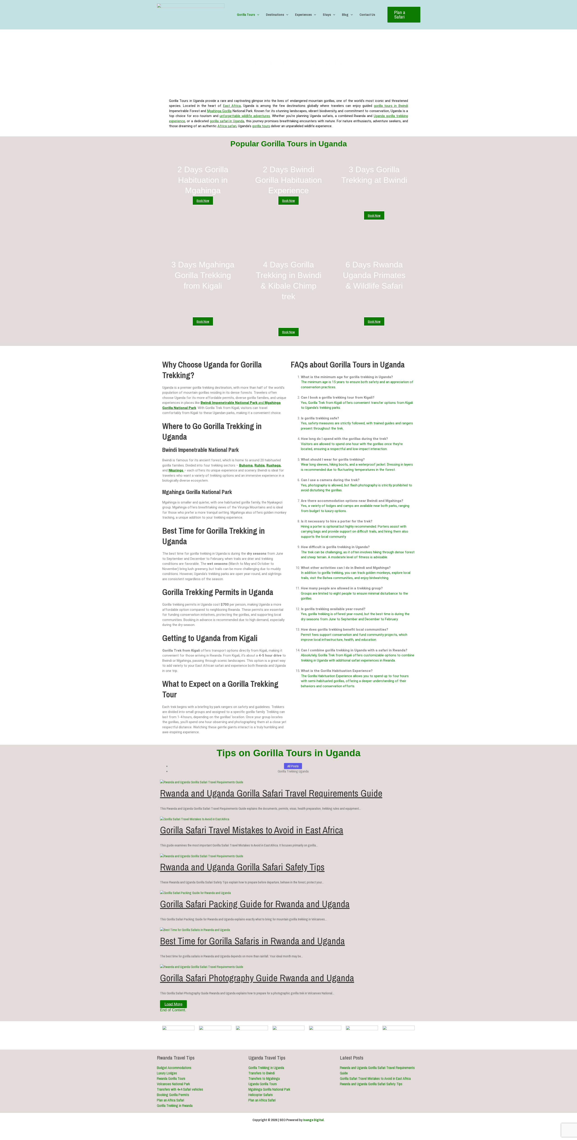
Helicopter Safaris (260, 1094)
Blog (345, 14)
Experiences (303, 14)
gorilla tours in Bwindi (391, 106)
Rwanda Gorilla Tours (171, 1078)
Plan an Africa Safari (170, 1100)
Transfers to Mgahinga (264, 1078)
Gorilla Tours (246, 14)
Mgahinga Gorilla (219, 111)
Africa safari (227, 126)
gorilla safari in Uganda (227, 121)
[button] (257, 14)
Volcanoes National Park (173, 1083)
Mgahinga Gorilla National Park (269, 1089)
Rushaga (273, 465)
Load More (173, 1004)
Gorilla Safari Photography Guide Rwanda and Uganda (257, 978)
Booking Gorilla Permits (173, 1094)
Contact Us (367, 14)
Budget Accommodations (174, 1067)
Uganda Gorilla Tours (262, 1083)
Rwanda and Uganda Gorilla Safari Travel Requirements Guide (271, 793)
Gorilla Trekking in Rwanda (174, 1105)
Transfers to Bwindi (261, 1073)
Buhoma (246, 465)
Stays (327, 14)
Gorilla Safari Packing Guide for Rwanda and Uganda (255, 904)
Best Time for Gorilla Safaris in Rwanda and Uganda (252, 941)
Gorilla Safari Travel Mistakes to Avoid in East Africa (251, 830)
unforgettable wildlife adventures (245, 116)
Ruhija (259, 465)
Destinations (275, 14)
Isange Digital (313, 1119)
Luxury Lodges (167, 1073)
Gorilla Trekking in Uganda (266, 1067)
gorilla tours (261, 126)
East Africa (232, 106)
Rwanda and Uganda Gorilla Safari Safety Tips (242, 867)
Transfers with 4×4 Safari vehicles (180, 1089)
